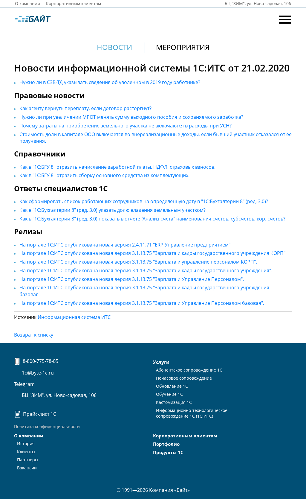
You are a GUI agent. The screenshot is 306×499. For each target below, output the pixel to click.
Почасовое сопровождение (184, 378)
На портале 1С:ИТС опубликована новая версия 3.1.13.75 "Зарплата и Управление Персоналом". (131, 279)
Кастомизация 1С (174, 402)
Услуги (161, 362)
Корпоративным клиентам (73, 3)
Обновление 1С (172, 386)
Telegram (24, 384)
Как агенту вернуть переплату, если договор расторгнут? (85, 108)
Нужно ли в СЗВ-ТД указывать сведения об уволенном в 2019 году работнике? (109, 82)
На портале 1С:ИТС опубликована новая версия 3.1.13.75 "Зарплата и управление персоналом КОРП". (138, 261)
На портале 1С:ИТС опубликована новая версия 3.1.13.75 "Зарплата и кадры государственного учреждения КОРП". (153, 253)
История (26, 443)
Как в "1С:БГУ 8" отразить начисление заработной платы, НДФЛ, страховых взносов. (117, 167)
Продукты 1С (168, 452)
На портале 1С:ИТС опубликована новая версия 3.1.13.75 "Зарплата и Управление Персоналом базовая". (141, 303)
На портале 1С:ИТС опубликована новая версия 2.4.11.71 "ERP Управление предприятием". (125, 244)
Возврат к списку (33, 334)
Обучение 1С (169, 394)
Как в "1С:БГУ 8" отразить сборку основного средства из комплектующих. (104, 175)
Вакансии (27, 468)
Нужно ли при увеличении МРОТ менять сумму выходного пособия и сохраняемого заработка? (131, 117)
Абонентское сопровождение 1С (189, 370)
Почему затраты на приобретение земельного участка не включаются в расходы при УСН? (125, 125)
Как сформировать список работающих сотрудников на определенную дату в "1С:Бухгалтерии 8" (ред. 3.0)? (143, 201)
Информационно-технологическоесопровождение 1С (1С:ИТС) (191, 413)
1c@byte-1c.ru (37, 372)
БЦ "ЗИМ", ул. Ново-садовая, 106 (59, 395)
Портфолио (166, 444)
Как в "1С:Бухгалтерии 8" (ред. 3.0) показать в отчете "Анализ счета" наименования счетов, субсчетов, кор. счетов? (152, 218)
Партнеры (27, 460)
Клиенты (26, 451)
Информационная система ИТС (74, 317)
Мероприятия (182, 47)
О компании (27, 3)
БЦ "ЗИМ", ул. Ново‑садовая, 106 (257, 3)
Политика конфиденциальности (47, 426)
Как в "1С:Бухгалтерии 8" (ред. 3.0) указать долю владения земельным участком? (112, 210)
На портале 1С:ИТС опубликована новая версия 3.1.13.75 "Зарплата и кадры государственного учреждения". (145, 270)
